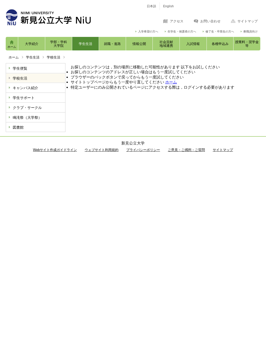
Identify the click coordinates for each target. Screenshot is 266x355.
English (168, 6)
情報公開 (139, 44)
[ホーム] (71, 17)
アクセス (176, 21)
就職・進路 (112, 44)
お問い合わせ (210, 21)
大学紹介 (31, 44)
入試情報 (193, 44)
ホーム (12, 46)
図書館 (18, 127)
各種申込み (220, 44)
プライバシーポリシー (143, 150)
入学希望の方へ (148, 31)
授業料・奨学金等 (247, 44)
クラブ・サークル (27, 108)
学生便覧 (20, 68)
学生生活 (85, 44)
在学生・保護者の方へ (182, 31)
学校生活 (53, 57)
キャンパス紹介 (25, 88)
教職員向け (250, 31)
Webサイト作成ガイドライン (55, 150)
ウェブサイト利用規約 (101, 150)
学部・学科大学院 (58, 44)
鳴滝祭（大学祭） (27, 117)
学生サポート (24, 98)
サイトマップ (247, 21)
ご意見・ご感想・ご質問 (186, 150)
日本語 (151, 6)
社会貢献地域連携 (166, 44)
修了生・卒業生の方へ (219, 31)
